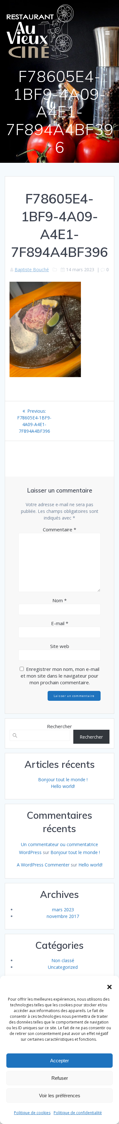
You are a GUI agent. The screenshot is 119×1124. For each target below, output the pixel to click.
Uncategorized (63, 967)
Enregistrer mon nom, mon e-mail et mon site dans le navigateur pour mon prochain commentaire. (60, 676)
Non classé (62, 960)
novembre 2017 (63, 916)
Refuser (59, 1078)
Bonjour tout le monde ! (63, 779)
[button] (109, 987)
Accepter (59, 1060)
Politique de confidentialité (78, 1112)
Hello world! (63, 786)
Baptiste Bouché (32, 269)
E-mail (59, 623)
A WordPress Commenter (43, 865)
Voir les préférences (59, 1095)
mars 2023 (63, 910)
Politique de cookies (32, 1112)
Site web (59, 646)
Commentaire (59, 529)
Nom (59, 600)
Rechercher (59, 726)
